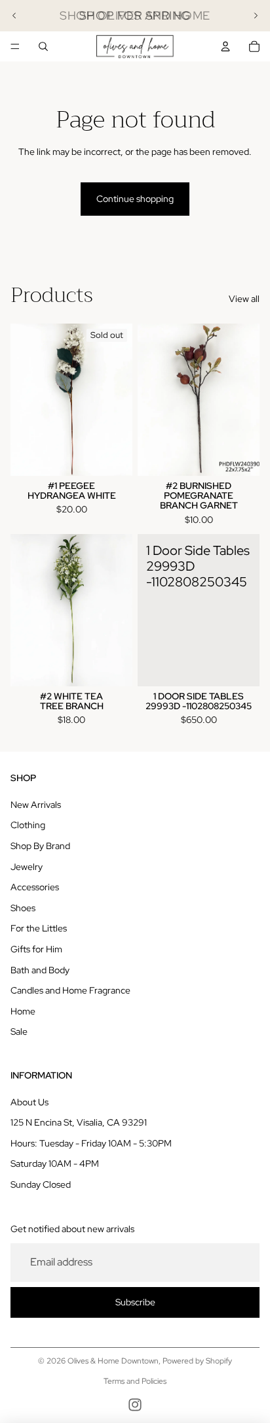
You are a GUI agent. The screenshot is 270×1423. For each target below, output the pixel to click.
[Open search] (43, 46)
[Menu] (15, 46)
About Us (29, 1102)
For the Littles (38, 928)
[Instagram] (135, 1405)
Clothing (27, 825)
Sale (19, 1031)
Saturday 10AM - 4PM (54, 1163)
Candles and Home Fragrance (70, 990)
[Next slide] (255, 15)
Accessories (34, 887)
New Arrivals (35, 805)
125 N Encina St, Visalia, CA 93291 (78, 1122)
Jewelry (26, 867)
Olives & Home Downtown (113, 1361)
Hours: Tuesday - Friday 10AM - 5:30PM (91, 1143)
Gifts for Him (36, 949)
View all (244, 299)
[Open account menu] (225, 46)
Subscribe (135, 1302)
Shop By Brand (40, 846)
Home (22, 1011)
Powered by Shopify (197, 1361)
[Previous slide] (14, 15)
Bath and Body (39, 970)
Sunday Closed (40, 1184)
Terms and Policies (135, 1381)
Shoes (22, 908)
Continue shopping (135, 199)
